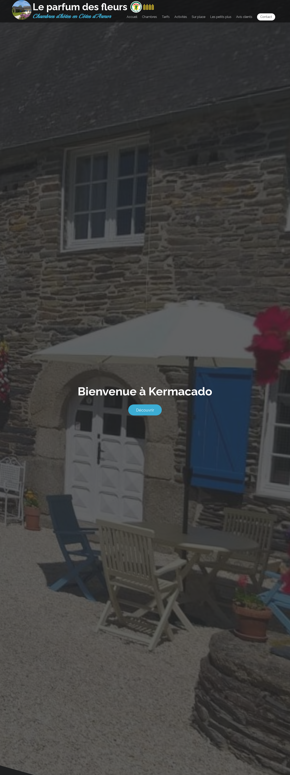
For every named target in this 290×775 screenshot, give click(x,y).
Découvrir (145, 410)
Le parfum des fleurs (80, 6)
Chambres (149, 17)
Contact (266, 17)
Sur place (198, 17)
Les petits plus (220, 17)
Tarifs (166, 17)
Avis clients (244, 17)
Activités (180, 17)
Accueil (132, 17)
